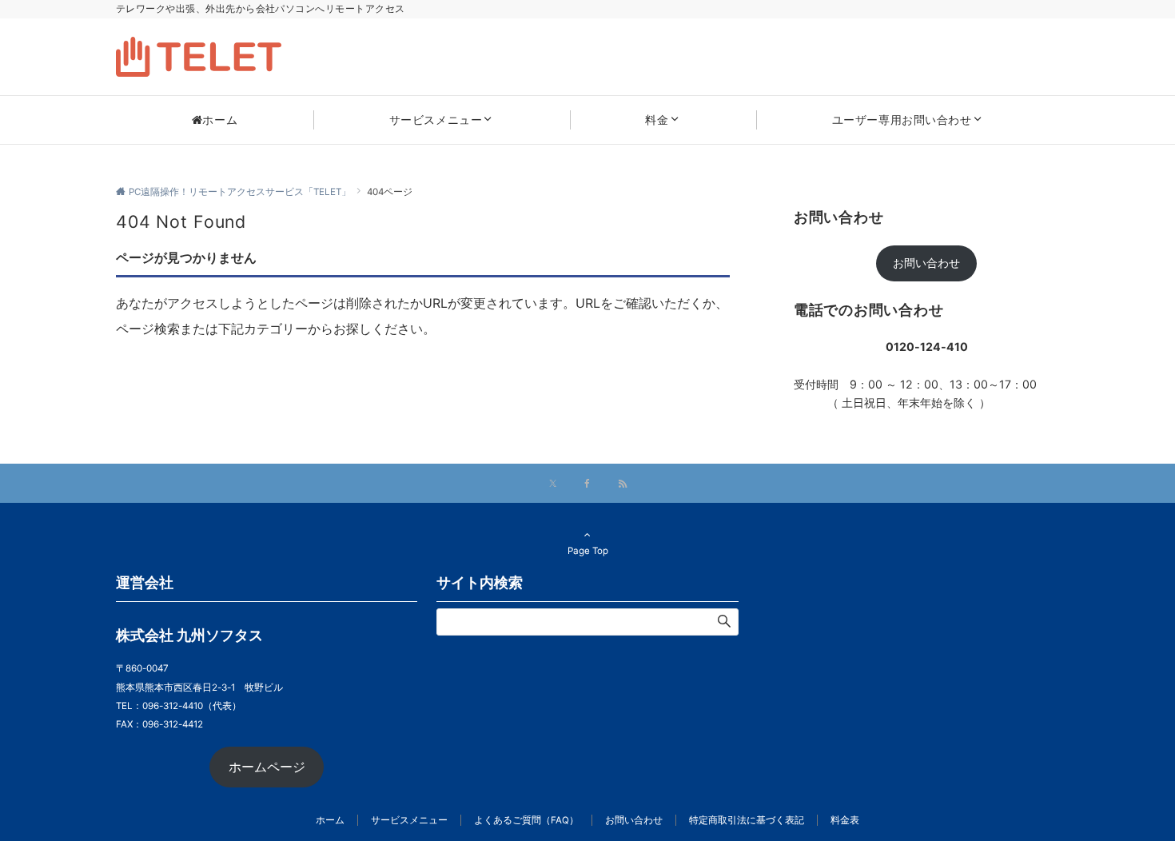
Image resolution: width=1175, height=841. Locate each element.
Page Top (588, 550)
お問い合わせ (926, 262)
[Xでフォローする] (552, 484)
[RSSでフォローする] (622, 484)
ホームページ (267, 767)
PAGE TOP (1132, 801)
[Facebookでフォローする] (587, 484)
